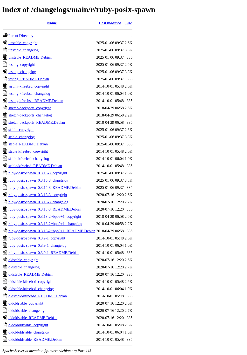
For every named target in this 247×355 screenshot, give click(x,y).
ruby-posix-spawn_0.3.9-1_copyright (36, 238)
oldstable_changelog (24, 267)
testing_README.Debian (28, 79)
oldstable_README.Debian (30, 274)
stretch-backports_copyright (29, 108)
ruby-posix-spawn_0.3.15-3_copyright (37, 173)
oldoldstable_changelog (26, 310)
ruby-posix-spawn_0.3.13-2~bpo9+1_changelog (45, 224)
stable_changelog (21, 137)
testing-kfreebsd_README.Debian (35, 101)
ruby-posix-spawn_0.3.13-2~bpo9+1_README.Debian (51, 231)
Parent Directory (21, 36)
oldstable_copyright (23, 260)
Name (52, 23)
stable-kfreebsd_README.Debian (35, 166)
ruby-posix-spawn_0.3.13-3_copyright (37, 195)
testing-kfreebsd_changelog (29, 93)
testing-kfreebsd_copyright (28, 86)
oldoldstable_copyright (25, 303)
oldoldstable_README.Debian (32, 318)
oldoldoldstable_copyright (28, 325)
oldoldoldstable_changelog (28, 332)
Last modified (110, 23)
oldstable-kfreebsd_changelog (31, 289)
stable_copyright (21, 130)
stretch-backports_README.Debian (36, 122)
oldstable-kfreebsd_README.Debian (37, 296)
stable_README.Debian (28, 144)
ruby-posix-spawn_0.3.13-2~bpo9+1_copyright (44, 216)
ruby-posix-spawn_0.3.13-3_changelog (38, 202)
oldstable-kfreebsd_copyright (30, 282)
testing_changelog (22, 72)
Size (128, 23)
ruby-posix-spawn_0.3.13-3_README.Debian (44, 209)
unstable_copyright (22, 43)
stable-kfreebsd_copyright (28, 151)
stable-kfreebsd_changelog (28, 159)
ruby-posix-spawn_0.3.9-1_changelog (37, 245)
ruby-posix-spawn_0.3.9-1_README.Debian (43, 253)
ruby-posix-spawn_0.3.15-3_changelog (38, 180)
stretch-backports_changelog (30, 115)
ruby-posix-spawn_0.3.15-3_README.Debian (44, 187)
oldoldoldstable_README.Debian (35, 339)
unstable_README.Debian (30, 57)
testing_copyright (21, 64)
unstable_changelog (23, 50)
